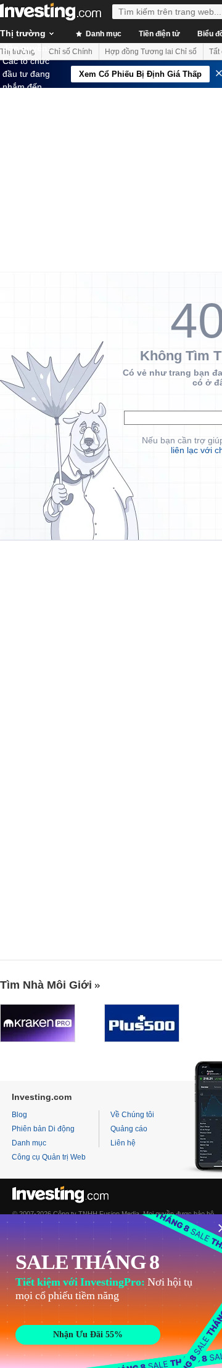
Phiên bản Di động (43, 1129)
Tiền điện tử (159, 34)
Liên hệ (123, 1143)
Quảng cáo (128, 1129)
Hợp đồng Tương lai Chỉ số (151, 51)
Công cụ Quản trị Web (49, 1157)
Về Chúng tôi (132, 1114)
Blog (19, 1114)
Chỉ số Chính (70, 51)
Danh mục (102, 34)
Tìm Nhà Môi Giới (46, 985)
